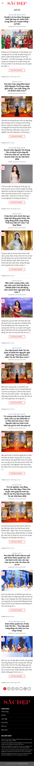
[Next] (29, 688)
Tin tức (23, 15)
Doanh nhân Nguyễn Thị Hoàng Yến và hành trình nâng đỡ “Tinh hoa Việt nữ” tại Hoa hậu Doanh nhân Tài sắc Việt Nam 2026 (17, 154)
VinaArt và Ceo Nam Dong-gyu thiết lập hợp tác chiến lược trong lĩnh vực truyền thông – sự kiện (17, 20)
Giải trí (11, 15)
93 (25, 689)
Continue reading (17, 70)
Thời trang (17, 15)
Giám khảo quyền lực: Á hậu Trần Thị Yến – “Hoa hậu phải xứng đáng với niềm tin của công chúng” (17, 627)
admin (24, 26)
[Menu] (2, 3)
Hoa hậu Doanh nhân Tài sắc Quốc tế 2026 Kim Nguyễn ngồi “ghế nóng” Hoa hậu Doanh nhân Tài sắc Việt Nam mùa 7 (17, 353)
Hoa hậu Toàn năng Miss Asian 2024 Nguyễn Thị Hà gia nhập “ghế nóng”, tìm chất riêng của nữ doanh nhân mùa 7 (17, 87)
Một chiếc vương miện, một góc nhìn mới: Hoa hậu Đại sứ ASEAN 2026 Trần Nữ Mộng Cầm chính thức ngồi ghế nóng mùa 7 (17, 287)
